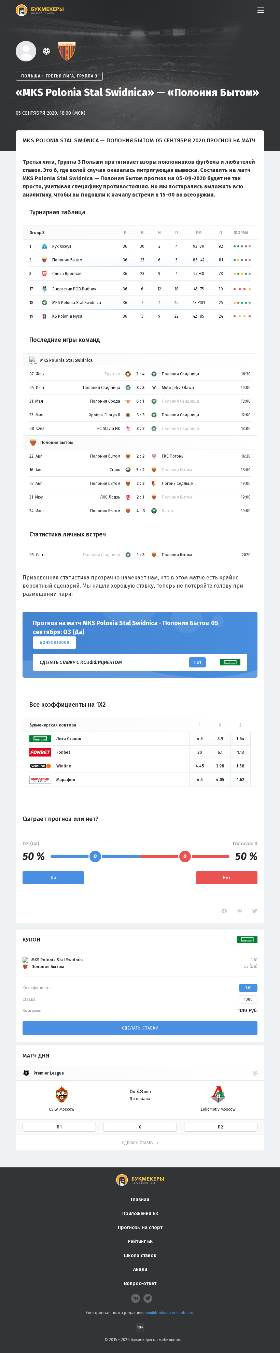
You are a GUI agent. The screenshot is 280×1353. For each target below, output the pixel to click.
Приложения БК (140, 1214)
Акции (140, 1269)
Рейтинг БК (140, 1241)
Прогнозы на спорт (140, 1227)
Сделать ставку (140, 1028)
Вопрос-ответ (140, 1283)
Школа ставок (140, 1255)
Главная (140, 1200)
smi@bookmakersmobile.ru (170, 1312)
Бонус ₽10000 (54, 642)
